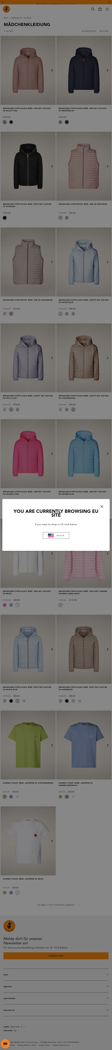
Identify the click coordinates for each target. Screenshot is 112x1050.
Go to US (60, 535)
